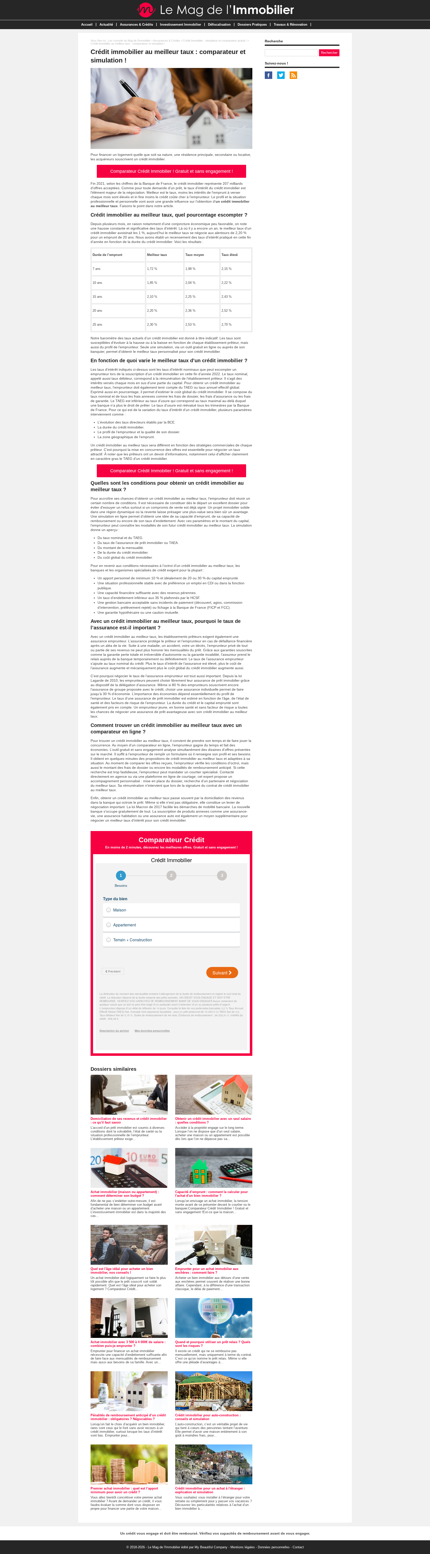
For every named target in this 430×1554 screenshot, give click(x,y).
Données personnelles (274, 1547)
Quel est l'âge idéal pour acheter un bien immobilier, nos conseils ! (122, 1270)
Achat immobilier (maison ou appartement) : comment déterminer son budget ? (125, 1193)
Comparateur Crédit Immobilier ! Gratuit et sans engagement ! (171, 171)
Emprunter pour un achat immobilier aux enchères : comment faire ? (206, 1270)
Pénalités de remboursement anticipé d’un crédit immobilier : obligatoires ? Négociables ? (128, 1417)
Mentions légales (242, 1547)
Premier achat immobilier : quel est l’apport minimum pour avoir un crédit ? (124, 1490)
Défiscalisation (219, 24)
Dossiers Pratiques (252, 24)
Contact (298, 1547)
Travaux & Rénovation (290, 24)
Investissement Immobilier (180, 24)
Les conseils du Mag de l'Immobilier (129, 40)
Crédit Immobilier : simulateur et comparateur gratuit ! (215, 40)
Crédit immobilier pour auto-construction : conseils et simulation (208, 1417)
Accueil (87, 24)
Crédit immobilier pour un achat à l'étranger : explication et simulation (210, 1490)
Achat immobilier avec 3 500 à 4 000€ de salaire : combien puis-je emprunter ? (128, 1344)
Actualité (106, 24)
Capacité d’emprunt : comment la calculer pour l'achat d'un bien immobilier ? (211, 1193)
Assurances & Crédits (136, 24)
